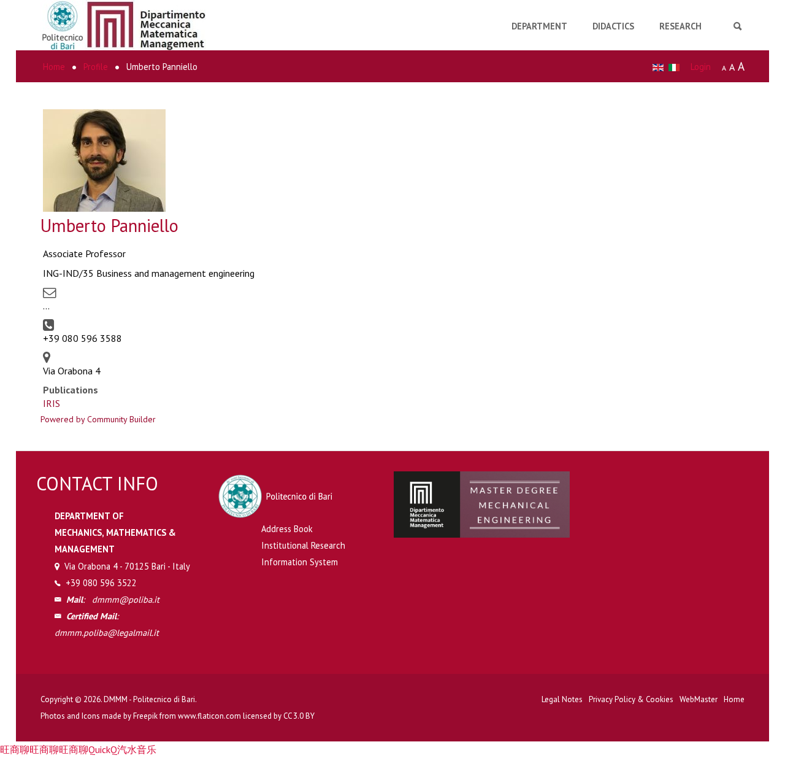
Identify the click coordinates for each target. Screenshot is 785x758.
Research (680, 26)
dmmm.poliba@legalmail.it (107, 632)
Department (539, 26)
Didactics (613, 26)
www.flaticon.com (209, 716)
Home (734, 699)
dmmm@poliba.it (125, 599)
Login (701, 66)
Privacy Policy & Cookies (631, 699)
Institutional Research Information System (303, 553)
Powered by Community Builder (98, 419)
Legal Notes (562, 699)
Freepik (145, 716)
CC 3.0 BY (299, 716)
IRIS (51, 403)
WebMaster (699, 699)
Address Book (287, 529)
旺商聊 (14, 749)
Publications (70, 390)
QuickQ (102, 749)
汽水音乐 (136, 749)
